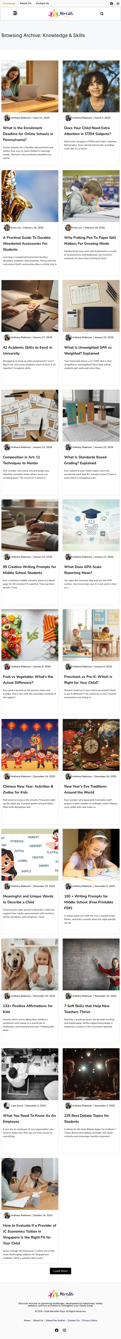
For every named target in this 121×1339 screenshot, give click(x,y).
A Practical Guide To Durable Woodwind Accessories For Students (27, 243)
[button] (102, 13)
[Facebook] (111, 4)
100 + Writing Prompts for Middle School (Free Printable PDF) (88, 902)
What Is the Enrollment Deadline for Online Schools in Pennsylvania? (28, 134)
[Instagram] (118, 4)
